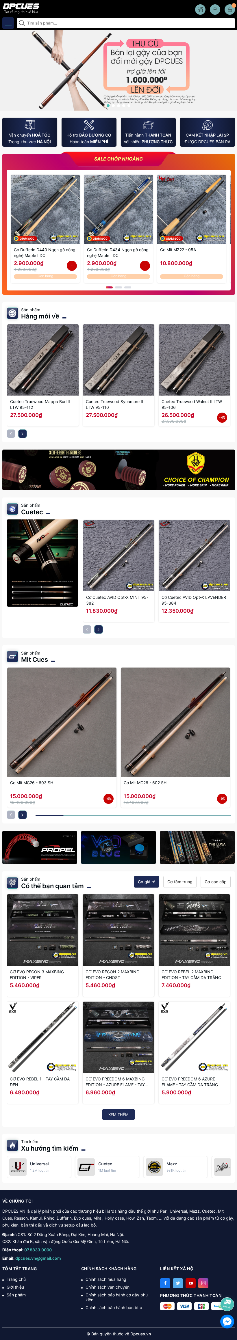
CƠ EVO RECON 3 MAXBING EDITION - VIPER (37, 974)
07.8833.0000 (38, 1249)
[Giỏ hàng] (230, 9)
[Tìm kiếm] (22, 23)
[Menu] (8, 23)
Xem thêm (118, 1114)
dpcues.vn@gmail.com (38, 1258)
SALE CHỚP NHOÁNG (118, 159)
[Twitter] (178, 1283)
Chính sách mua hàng (106, 1279)
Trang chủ (16, 1279)
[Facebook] (165, 1283)
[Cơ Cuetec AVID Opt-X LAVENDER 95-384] (194, 555)
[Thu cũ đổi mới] (118, 70)
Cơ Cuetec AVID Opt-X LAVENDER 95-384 (194, 600)
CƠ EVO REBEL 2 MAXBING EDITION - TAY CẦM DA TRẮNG (191, 974)
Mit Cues (34, 659)
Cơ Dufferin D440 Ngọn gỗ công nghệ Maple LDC (44, 252)
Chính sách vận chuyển (107, 1287)
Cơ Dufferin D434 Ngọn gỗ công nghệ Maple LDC (118, 252)
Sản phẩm (16, 1294)
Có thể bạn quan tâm (52, 886)
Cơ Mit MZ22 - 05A (178, 249)
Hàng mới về (40, 316)
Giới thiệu (15, 1287)
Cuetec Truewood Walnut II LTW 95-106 (192, 404)
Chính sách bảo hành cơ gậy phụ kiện (117, 1297)
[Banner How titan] (118, 470)
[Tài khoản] (215, 9)
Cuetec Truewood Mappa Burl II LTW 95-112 (40, 404)
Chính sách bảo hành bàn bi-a (114, 1307)
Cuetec (32, 512)
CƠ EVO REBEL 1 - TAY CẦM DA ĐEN (40, 1081)
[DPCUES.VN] (20, 7)
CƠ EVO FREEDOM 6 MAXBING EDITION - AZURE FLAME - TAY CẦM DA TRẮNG (115, 1082)
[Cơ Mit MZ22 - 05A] (191, 209)
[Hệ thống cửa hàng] (200, 9)
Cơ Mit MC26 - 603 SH (31, 782)
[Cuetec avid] (42, 563)
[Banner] (39, 847)
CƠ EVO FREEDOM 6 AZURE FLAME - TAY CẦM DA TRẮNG (190, 1081)
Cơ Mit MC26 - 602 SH (145, 782)
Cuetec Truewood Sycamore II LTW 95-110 (114, 404)
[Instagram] (203, 1283)
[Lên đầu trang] (228, 1289)
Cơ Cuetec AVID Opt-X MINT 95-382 (117, 600)
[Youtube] (191, 1283)
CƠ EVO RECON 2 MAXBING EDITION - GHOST (112, 974)
